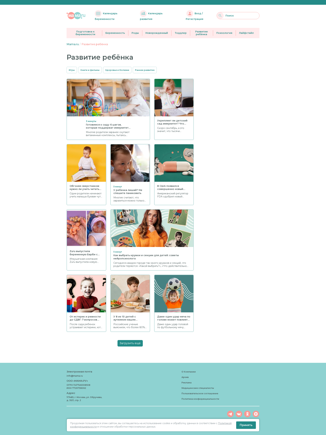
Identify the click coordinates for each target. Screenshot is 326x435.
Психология (224, 32)
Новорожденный (157, 32)
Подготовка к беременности (85, 33)
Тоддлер (181, 32)
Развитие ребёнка (201, 33)
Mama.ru (73, 44)
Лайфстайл (246, 32)
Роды (135, 32)
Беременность (115, 32)
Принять (246, 425)
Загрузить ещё (130, 343)
